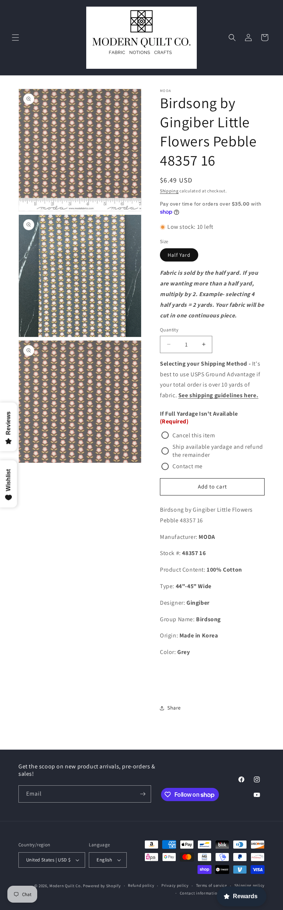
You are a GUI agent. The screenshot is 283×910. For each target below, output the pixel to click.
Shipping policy (249, 885)
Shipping (169, 190)
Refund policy (141, 885)
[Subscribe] (142, 794)
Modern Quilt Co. (65, 885)
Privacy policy (175, 885)
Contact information (200, 893)
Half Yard (179, 255)
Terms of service (211, 885)
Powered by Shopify (102, 885)
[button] (15, 37)
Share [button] (174, 707)
